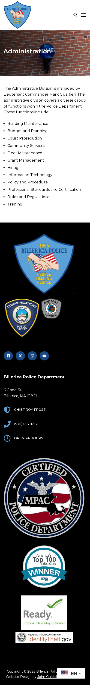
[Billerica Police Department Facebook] (8, 355)
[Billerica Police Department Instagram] (32, 355)
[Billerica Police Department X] (20, 355)
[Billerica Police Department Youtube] (44, 355)
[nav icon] (83, 15)
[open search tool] (75, 15)
